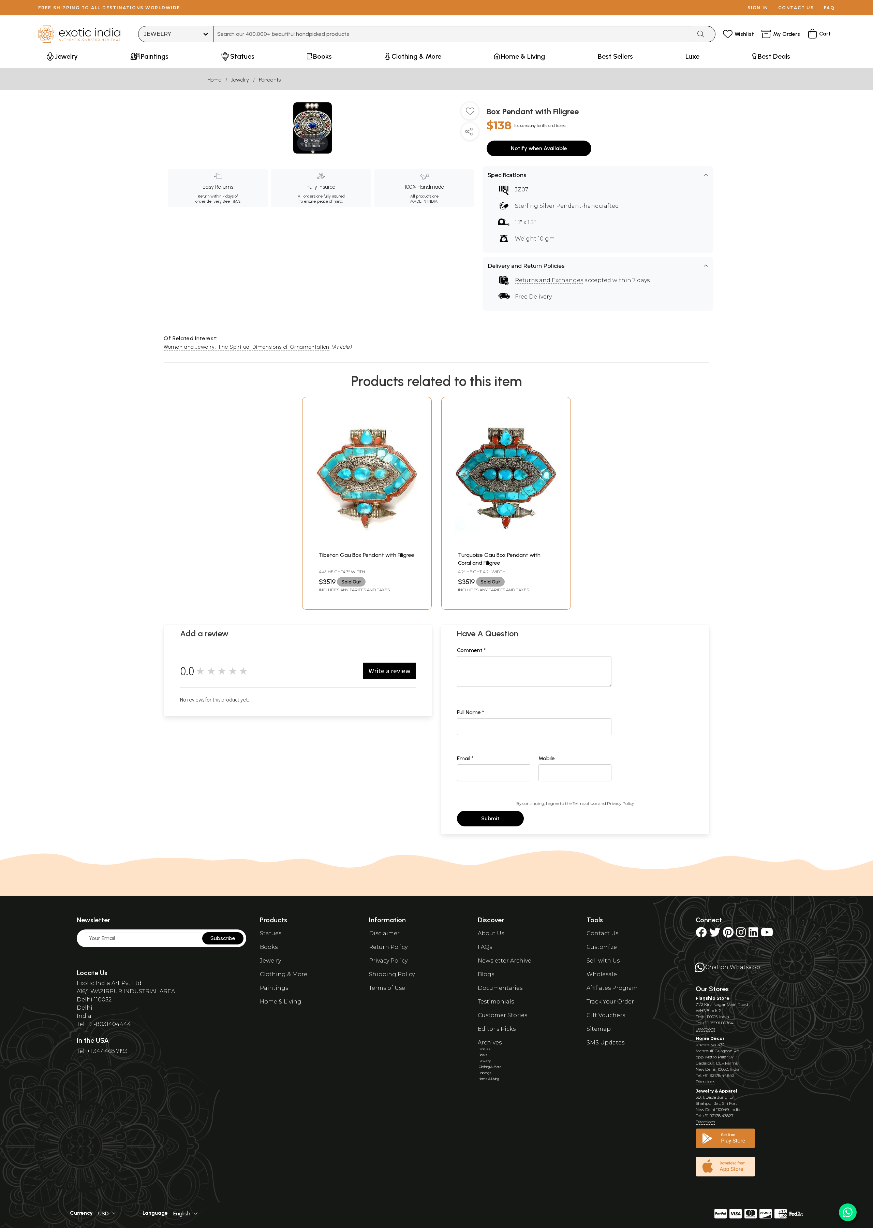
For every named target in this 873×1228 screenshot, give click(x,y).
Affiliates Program (612, 988)
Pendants (270, 79)
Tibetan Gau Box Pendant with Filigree (366, 555)
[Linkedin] (753, 934)
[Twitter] (714, 934)
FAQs (485, 947)
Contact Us (602, 933)
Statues (270, 933)
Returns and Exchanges (549, 280)
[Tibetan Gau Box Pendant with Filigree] (367, 544)
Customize (602, 947)
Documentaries (500, 988)
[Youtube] (767, 934)
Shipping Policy (392, 974)
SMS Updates (605, 1042)
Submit (490, 818)
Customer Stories (502, 1015)
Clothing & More (283, 974)
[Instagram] (741, 934)
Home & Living (280, 1001)
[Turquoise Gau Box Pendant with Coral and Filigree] (506, 544)
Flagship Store (712, 998)
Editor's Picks (497, 1029)
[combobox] (452, 34)
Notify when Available (539, 148)
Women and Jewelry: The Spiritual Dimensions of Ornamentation (246, 347)
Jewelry (240, 79)
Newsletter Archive (504, 960)
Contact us (796, 7)
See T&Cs (231, 201)
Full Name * (470, 712)
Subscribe (222, 938)
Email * (465, 758)
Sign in (758, 7)
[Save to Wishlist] (470, 114)
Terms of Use (585, 803)
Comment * (471, 650)
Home (214, 79)
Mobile (546, 758)
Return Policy (388, 947)
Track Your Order (610, 1001)
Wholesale (602, 974)
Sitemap (599, 1029)
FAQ (829, 7)
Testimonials (496, 1001)
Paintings (274, 988)
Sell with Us (603, 960)
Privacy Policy (620, 803)
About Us (491, 933)
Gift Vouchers (606, 1015)
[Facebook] (701, 934)
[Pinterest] (728, 934)
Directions (705, 1028)
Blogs (486, 974)
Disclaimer (384, 933)
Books (269, 947)
